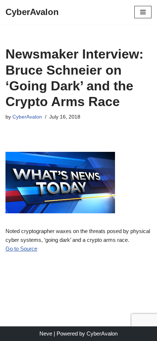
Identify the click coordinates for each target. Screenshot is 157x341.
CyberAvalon (27, 117)
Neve (45, 333)
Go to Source (21, 249)
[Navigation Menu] (143, 12)
